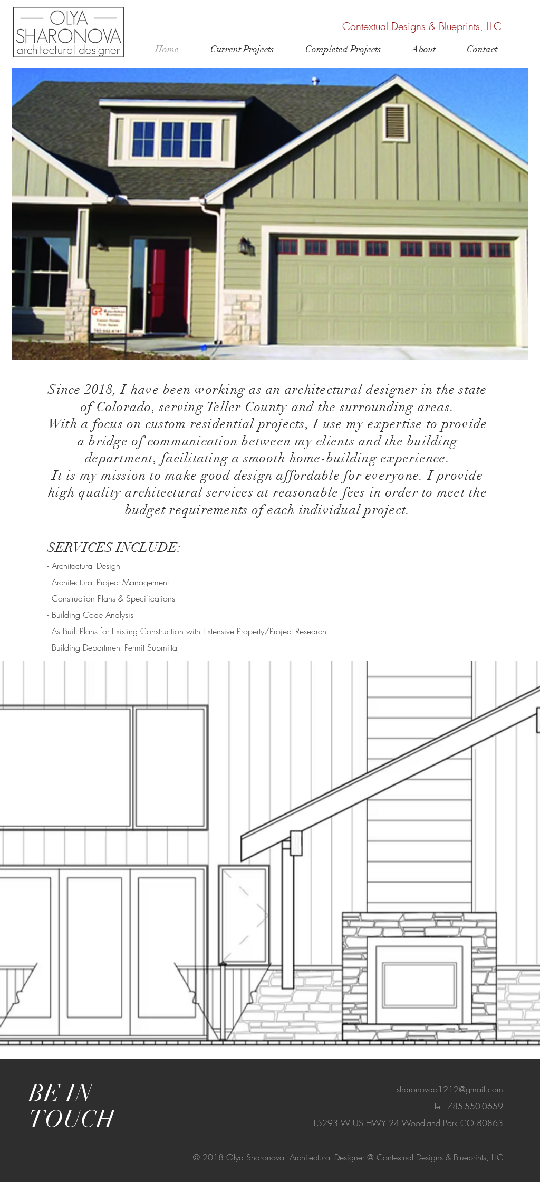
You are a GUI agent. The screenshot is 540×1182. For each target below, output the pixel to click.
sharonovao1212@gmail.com (450, 1089)
